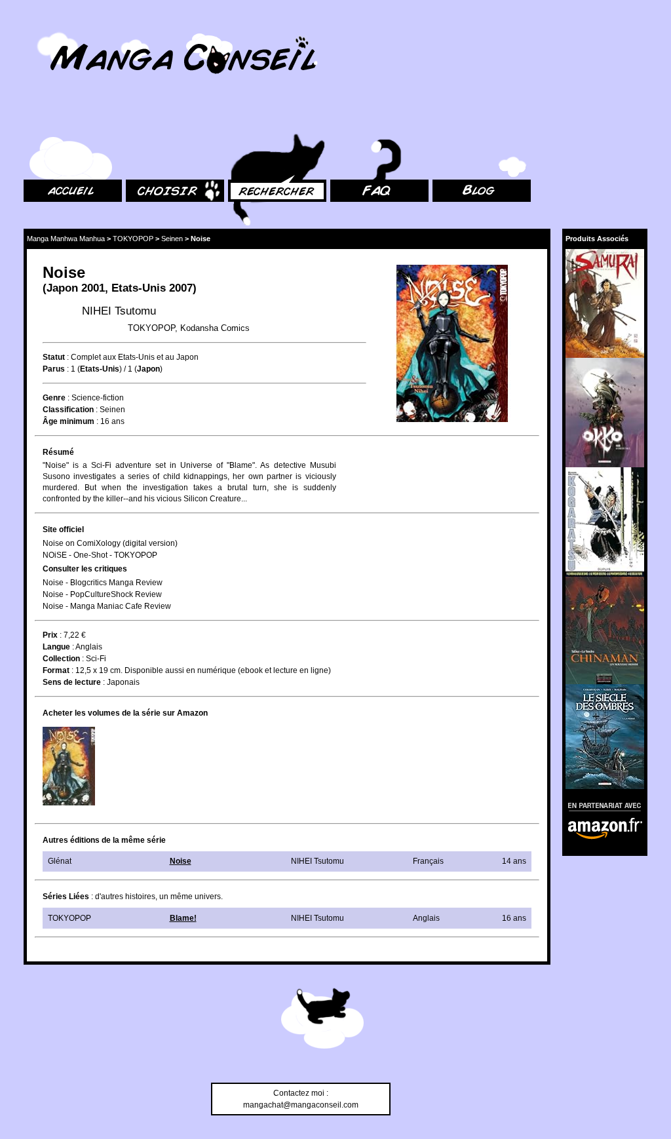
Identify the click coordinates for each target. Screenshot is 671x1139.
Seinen (172, 238)
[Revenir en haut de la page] (322, 1020)
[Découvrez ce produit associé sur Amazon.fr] (605, 303)
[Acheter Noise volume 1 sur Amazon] (69, 766)
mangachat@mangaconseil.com (300, 1105)
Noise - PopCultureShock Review (102, 594)
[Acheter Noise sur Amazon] (452, 345)
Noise (180, 861)
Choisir (138, 118)
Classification (68, 409)
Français (428, 861)
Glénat (59, 861)
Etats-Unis (138, 288)
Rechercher (249, 118)
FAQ (337, 118)
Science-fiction (97, 397)
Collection (61, 658)
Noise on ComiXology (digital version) (110, 543)
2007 (181, 288)
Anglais (88, 646)
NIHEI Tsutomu (119, 311)
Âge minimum (68, 421)
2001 (93, 288)
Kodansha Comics (215, 328)
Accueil (37, 118)
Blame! (183, 918)
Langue (56, 646)
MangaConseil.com (59, 28)
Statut (54, 357)
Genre (54, 397)
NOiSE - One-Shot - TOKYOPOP (100, 555)
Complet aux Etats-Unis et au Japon (135, 357)
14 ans (514, 861)
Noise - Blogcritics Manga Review (103, 582)
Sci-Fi (96, 658)
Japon (62, 288)
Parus (54, 369)
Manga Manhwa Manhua (66, 238)
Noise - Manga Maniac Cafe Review (107, 606)
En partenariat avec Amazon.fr (600, 805)
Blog (440, 118)
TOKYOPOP (133, 238)
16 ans (112, 421)
